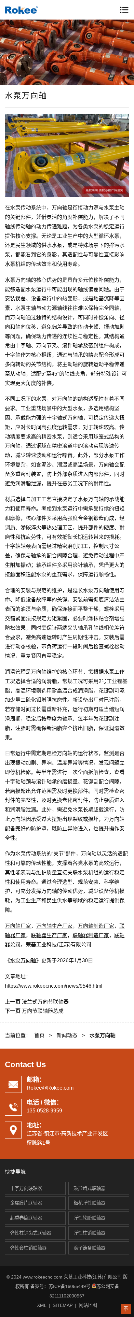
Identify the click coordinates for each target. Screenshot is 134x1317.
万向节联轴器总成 (42, 1011)
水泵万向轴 (23, 960)
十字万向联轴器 (26, 1188)
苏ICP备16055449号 (69, 1286)
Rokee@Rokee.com (50, 1088)
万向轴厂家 (18, 926)
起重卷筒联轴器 (26, 1218)
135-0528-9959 (44, 1110)
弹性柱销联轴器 (89, 1233)
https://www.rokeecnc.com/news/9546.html (53, 986)
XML (42, 1305)
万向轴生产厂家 (54, 926)
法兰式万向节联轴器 (45, 1002)
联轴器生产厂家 (49, 935)
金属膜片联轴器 (26, 1203)
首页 (39, 1035)
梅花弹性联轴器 (89, 1203)
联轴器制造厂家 (91, 935)
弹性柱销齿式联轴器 (30, 1233)
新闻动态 (67, 1035)
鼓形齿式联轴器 (89, 1188)
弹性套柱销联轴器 (28, 1248)
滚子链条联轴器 (89, 1248)
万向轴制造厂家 (96, 926)
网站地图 (88, 1305)
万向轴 (59, 207)
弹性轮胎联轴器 (89, 1218)
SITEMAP (63, 1305)
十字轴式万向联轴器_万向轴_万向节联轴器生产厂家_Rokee (32, 10)
